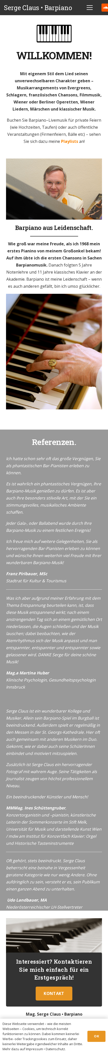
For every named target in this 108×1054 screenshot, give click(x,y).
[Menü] (89, 7)
